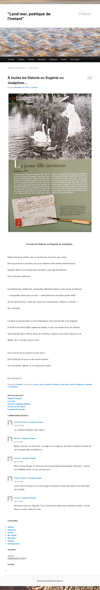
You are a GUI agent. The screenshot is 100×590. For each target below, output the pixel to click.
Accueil (11, 59)
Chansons (53, 59)
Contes (64, 59)
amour (42, 384)
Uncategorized (13, 543)
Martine (17, 438)
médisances (80, 384)
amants (36, 384)
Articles (31, 59)
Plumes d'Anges (20, 478)
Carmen (35, 87)
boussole (55, 384)
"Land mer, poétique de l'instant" (29, 16)
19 (89, 78)
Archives (11, 556)
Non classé (75, 59)
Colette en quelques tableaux (19, 404)
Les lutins (11, 401)
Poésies (21, 59)
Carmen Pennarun (20, 422)
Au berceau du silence (17, 406)
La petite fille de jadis (16, 409)
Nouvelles (41, 59)
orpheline (88, 384)
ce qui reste (64, 384)
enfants (72, 384)
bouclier (48, 384)
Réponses (13, 387)
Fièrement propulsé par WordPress (50, 581)
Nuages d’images (14, 398)
